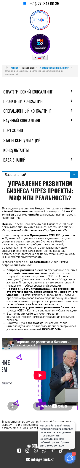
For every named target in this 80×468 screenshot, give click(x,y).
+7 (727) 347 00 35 (44, 3)
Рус (43, 57)
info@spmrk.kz (42, 459)
